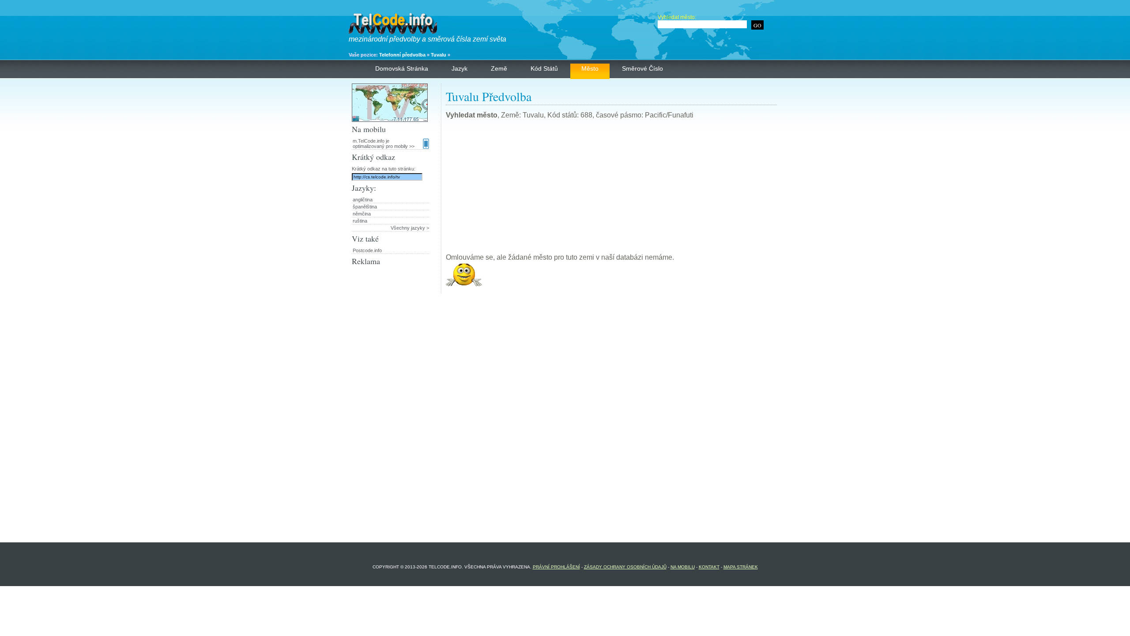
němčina (362, 213)
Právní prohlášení (556, 566)
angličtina (363, 199)
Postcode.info (367, 250)
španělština (365, 206)
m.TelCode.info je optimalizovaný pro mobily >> (383, 143)
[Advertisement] (611, 190)
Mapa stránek (740, 566)
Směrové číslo (642, 68)
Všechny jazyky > (410, 228)
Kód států (544, 68)
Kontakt (709, 566)
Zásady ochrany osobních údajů (625, 566)
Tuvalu (438, 54)
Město (590, 68)
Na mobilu (682, 566)
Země (499, 68)
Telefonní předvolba (402, 54)
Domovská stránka (401, 68)
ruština (360, 220)
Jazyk (459, 68)
